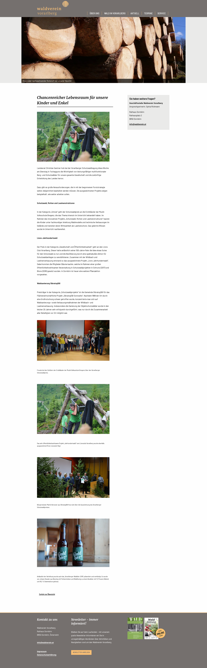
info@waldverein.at (137, 124)
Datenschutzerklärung (46, 654)
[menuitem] (94, 13)
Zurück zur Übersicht (47, 594)
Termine (148, 13)
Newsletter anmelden (81, 652)
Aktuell (134, 13)
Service (162, 13)
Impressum (41, 651)
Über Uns (94, 13)
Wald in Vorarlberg (115, 13)
